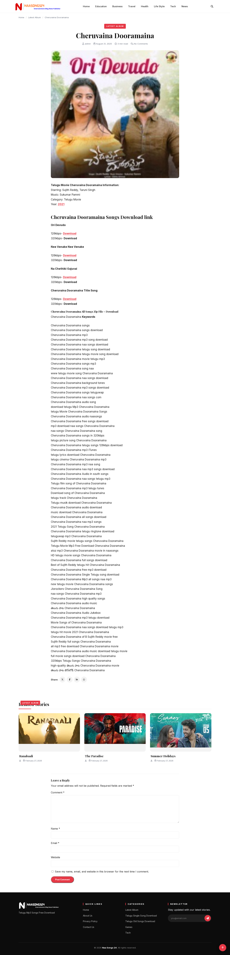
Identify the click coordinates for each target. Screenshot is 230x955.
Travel (131, 6)
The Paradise (94, 756)
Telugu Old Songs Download (140, 921)
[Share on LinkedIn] (77, 680)
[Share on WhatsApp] (84, 680)
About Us (87, 915)
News (184, 6)
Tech (173, 6)
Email (55, 843)
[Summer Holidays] (180, 732)
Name (55, 828)
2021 (61, 204)
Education (101, 6)
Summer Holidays (163, 756)
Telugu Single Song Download (141, 915)
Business (117, 6)
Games (128, 927)
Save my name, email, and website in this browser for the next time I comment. (102, 871)
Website (55, 857)
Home (86, 6)
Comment (57, 792)
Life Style (159, 6)
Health (144, 6)
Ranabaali (26, 756)
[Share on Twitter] (62, 680)
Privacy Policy (90, 921)
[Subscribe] (207, 918)
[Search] (212, 6)
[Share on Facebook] (70, 680)
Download (69, 233)
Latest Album (34, 17)
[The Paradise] (115, 732)
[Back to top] (222, 947)
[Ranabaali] (49, 732)
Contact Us (88, 927)
